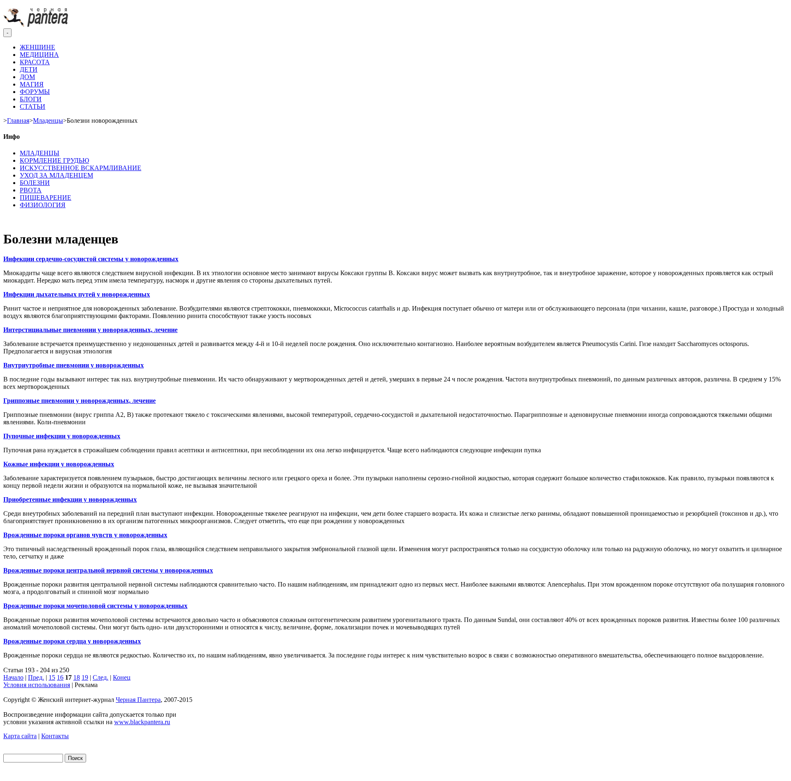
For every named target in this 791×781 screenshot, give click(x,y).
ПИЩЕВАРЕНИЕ (45, 197)
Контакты (55, 735)
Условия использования (36, 684)
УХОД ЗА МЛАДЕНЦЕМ (56, 175)
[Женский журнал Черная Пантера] (36, 24)
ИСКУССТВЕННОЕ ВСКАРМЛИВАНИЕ (80, 167)
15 (52, 677)
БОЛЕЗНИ (35, 182)
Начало (13, 677)
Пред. (36, 677)
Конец (122, 677)
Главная (18, 120)
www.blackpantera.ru (142, 721)
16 (60, 677)
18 (76, 677)
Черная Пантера (138, 699)
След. (100, 677)
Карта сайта (20, 735)
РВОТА (31, 190)
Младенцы (48, 120)
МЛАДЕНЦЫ (39, 153)
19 (85, 677)
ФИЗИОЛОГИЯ (43, 204)
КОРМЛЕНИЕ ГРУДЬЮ (54, 160)
